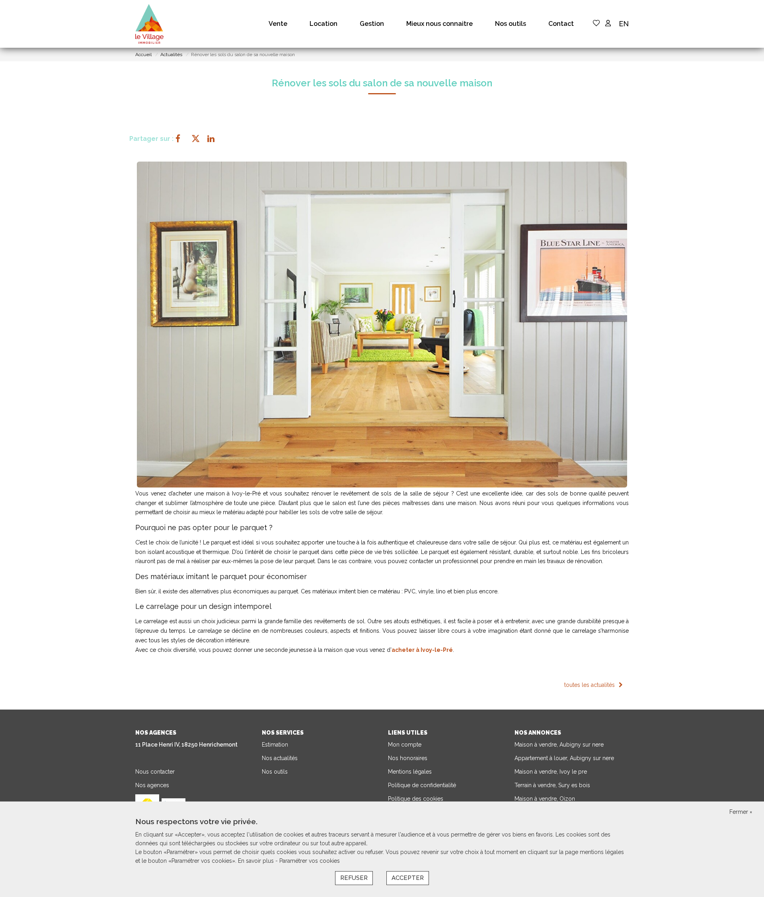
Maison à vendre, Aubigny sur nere (559, 744)
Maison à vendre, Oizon (545, 799)
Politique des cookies (415, 799)
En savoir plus (256, 861)
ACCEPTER (408, 877)
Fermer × (740, 812)
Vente (278, 23)
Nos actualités (280, 758)
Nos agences (152, 785)
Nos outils (510, 23)
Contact (561, 23)
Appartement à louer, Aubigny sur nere (564, 758)
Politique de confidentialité (422, 785)
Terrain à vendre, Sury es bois (552, 785)
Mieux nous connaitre (439, 23)
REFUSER (354, 877)
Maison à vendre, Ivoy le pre (551, 771)
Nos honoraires (407, 758)
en (624, 24)
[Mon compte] (608, 23)
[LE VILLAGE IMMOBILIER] (149, 24)
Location (323, 23)
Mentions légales (410, 771)
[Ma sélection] (596, 23)
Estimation (275, 744)
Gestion (372, 23)
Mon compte (404, 744)
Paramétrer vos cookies (309, 861)
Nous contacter (155, 771)
